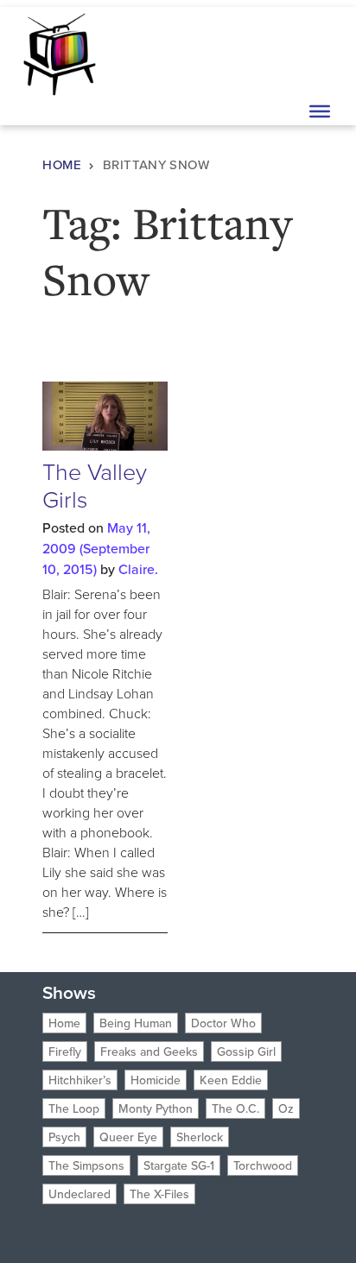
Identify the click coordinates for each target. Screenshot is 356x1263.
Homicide (155, 1080)
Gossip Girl (246, 1051)
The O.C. (235, 1108)
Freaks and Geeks (149, 1051)
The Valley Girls (94, 485)
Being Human (135, 1023)
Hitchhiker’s (79, 1080)
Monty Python (155, 1108)
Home (61, 164)
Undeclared (79, 1194)
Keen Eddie (231, 1080)
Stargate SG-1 (178, 1165)
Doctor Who (223, 1023)
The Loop (73, 1108)
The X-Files (159, 1194)
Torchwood (262, 1165)
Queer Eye (128, 1137)
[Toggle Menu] (319, 111)
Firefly (64, 1051)
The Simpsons (86, 1165)
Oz (286, 1108)
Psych (64, 1137)
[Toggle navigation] (318, 52)
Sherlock (199, 1137)
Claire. (138, 568)
